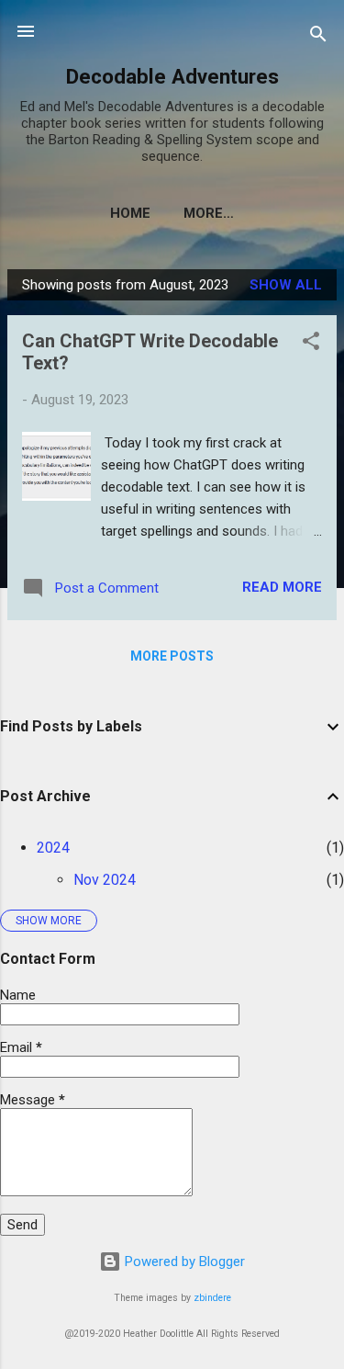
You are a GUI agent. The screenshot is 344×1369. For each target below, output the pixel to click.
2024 (53, 847)
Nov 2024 (104, 879)
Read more (282, 587)
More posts (172, 656)
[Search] (318, 37)
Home (130, 213)
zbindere (212, 1298)
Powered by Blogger (183, 1261)
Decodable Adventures (172, 76)
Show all (286, 285)
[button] (311, 344)
